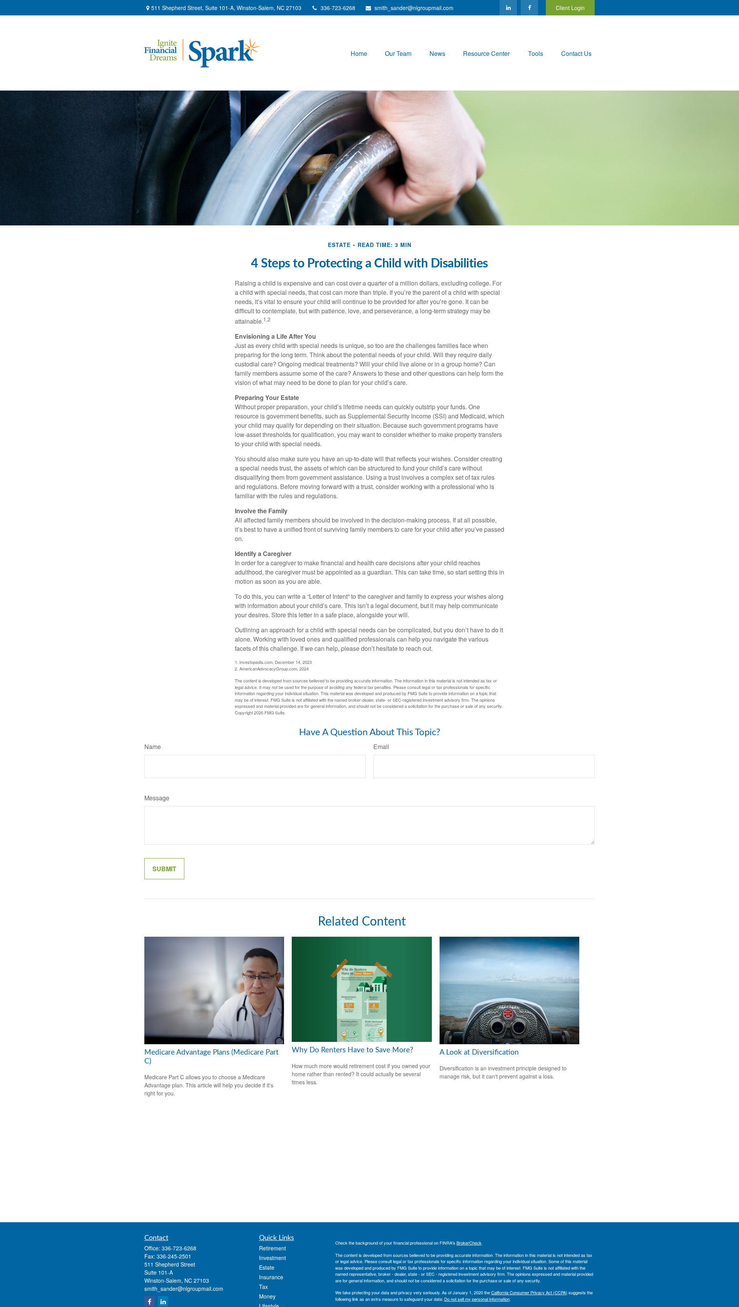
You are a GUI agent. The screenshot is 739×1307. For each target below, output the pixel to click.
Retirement (272, 1248)
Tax (263, 1286)
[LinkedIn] (508, 7)
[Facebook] (529, 7)
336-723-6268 (338, 8)
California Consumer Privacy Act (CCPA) (529, 1292)
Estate (266, 1267)
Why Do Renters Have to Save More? (352, 1050)
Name (152, 746)
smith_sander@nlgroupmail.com (414, 8)
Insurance (271, 1277)
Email (381, 746)
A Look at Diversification (479, 1052)
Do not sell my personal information (477, 1299)
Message (156, 797)
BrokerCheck (469, 1243)
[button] (359, 53)
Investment (272, 1258)
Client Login (570, 8)
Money (267, 1296)
